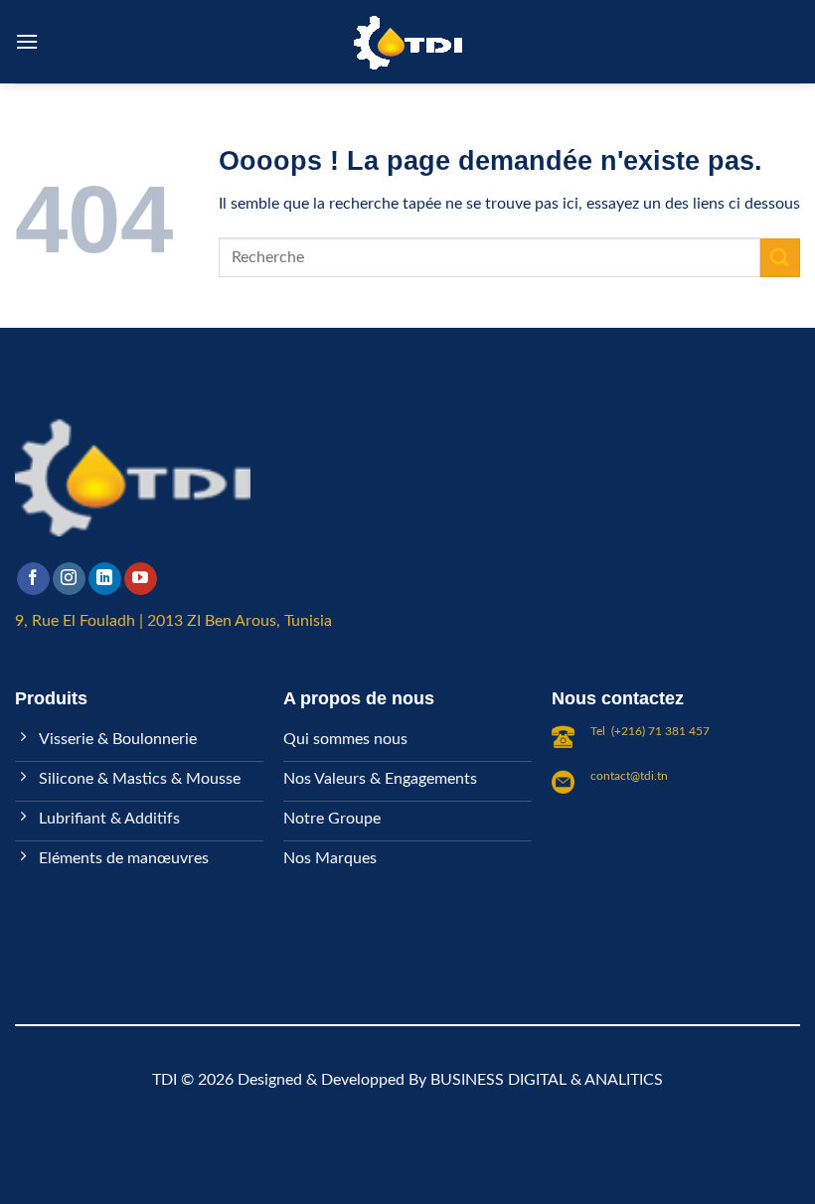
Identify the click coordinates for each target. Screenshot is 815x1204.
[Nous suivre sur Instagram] (69, 579)
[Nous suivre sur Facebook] (33, 579)
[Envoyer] (780, 257)
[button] (27, 41)
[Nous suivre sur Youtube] (140, 579)
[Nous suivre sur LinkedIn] (104, 579)
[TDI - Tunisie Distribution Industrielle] (407, 42)
